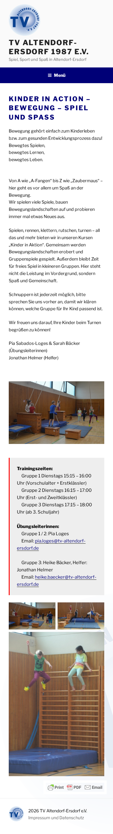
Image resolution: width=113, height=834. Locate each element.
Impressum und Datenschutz (56, 817)
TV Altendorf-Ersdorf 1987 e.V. (49, 47)
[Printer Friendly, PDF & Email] (75, 787)
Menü (59, 75)
